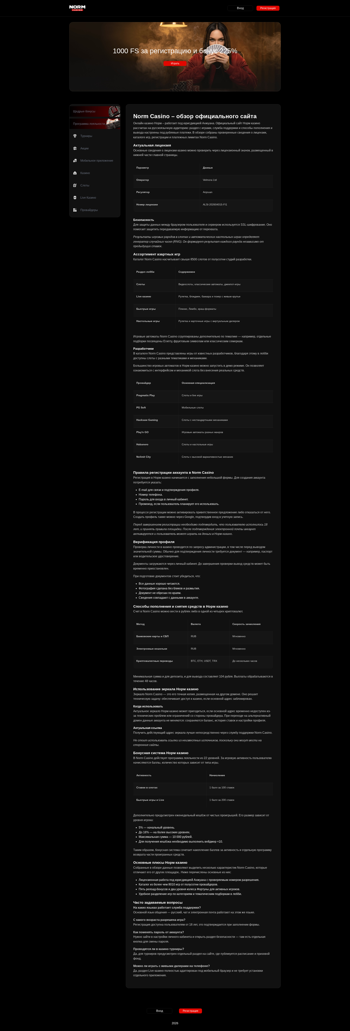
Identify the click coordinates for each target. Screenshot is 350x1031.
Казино (85, 173)
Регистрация (268, 8)
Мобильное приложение (96, 160)
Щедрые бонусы (84, 111)
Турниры (86, 136)
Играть (175, 63)
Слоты (84, 185)
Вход (240, 8)
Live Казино (88, 197)
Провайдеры (89, 210)
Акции (84, 148)
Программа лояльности (89, 123)
